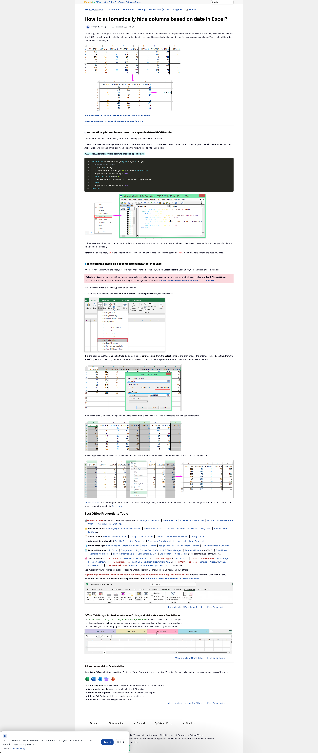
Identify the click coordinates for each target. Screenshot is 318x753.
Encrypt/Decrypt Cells (123, 554)
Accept (107, 742)
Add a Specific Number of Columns (122, 545)
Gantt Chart (178, 558)
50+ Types (163, 558)
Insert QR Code (139, 562)
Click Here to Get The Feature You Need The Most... (173, 578)
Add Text (123, 558)
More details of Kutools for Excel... (186, 607)
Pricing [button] (141, 9)
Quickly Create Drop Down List (129, 541)
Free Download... (216, 607)
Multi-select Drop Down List (191, 541)
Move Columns (149, 545)
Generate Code (170, 520)
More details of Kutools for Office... (186, 703)
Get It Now (117, 506)
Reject (120, 742)
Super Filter (165, 554)
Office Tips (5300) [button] (159, 9)
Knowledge (117, 723)
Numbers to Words (207, 562)
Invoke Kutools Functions (109, 524)
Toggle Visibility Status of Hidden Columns (179, 545)
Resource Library (193, 550)
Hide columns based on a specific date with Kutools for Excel (113, 121)
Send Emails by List (147, 554)
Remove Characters (138, 558)
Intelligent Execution (149, 520)
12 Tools (111, 558)
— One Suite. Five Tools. (112, 2)
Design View (127, 550)
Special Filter (181, 554)
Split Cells (158, 565)
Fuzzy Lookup (198, 536)
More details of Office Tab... (189, 658)
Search (192, 9)
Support (177, 9)
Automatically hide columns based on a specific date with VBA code (117, 115)
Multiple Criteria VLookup (115, 536)
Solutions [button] (114, 9)
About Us (190, 723)
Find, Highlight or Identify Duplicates (123, 528)
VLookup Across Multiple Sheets (172, 536)
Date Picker (221, 550)
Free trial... (211, 280)
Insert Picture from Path (158, 562)
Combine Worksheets (99, 554)
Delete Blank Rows (153, 528)
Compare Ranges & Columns (215, 545)
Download (128, 9)
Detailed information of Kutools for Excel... (179, 280)
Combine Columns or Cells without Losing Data (187, 528)
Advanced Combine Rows (141, 565)
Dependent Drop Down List (161, 541)
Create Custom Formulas (192, 520)
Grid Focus (112, 550)
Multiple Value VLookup (142, 536)
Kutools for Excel (92, 502)
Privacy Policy (165, 723)
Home (96, 723)
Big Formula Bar (143, 550)
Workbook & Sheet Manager (168, 550)
